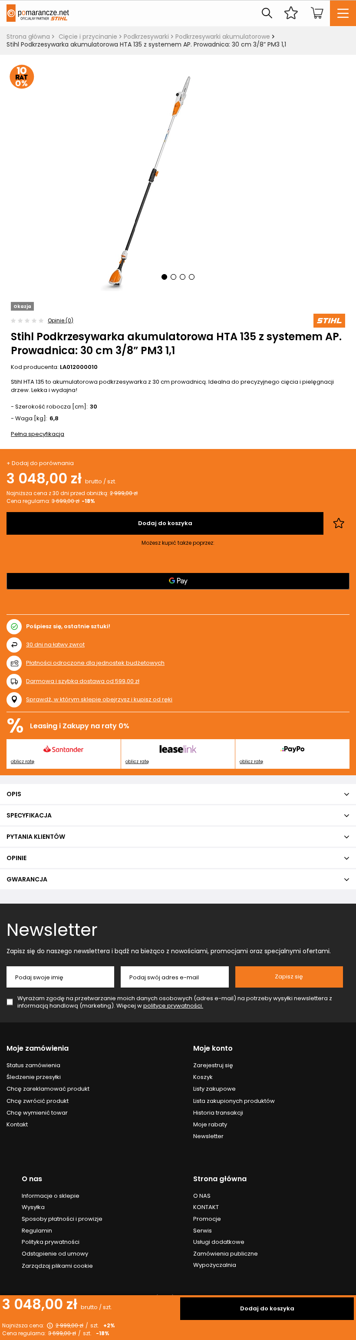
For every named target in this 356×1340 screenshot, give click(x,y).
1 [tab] (164, 277)
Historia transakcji (218, 1112)
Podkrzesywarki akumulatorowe (222, 36)
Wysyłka (33, 1207)
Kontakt (17, 1124)
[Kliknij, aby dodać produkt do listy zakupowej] (338, 523)
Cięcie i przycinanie (88, 36)
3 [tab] (182, 277)
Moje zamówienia (38, 1048)
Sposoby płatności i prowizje (62, 1219)
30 (93, 407)
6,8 (54, 418)
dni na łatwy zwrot (55, 644)
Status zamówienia (33, 1065)
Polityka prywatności (50, 1242)
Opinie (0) (60, 320)
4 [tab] (191, 277)
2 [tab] (173, 277)
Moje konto (213, 1048)
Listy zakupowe (214, 1088)
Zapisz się (289, 976)
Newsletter (52, 930)
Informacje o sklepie (50, 1196)
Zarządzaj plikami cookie (57, 1266)
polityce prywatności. (173, 1006)
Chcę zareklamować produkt (48, 1088)
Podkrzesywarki (146, 36)
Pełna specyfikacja (37, 434)
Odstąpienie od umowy (55, 1253)
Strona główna (28, 36)
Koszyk (203, 1077)
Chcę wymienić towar (37, 1112)
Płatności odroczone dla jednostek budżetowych (95, 663)
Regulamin (37, 1230)
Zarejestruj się (213, 1065)
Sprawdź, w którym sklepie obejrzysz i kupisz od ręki (99, 700)
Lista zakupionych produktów (234, 1101)
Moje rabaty (210, 1124)
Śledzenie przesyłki (34, 1077)
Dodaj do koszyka (267, 1308)
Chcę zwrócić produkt (38, 1101)
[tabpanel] (178, 178)
